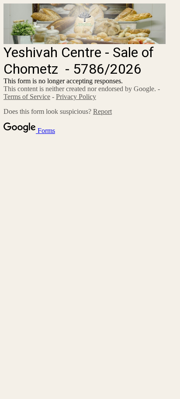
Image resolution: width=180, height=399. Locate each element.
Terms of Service (26, 96)
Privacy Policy (76, 96)
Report (102, 111)
